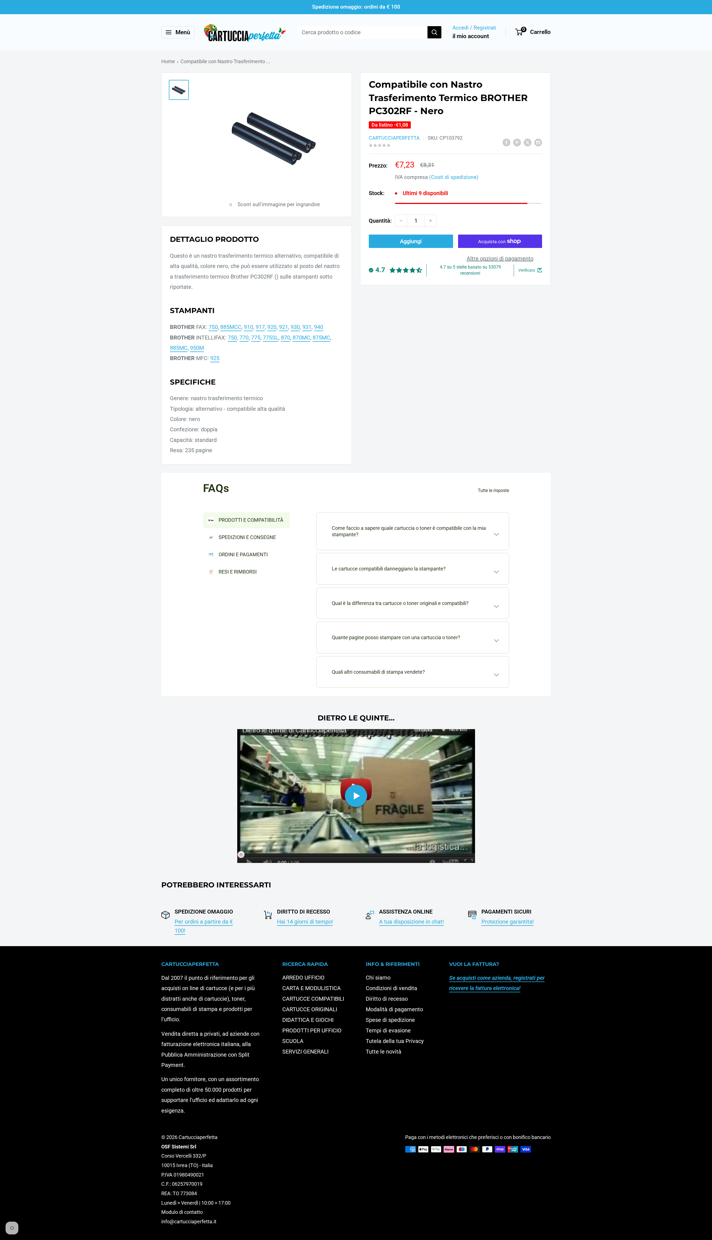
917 (260, 327)
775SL (270, 337)
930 (295, 327)
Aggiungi (411, 241)
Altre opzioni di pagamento (500, 258)
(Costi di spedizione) (453, 177)
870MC (301, 337)
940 (318, 327)
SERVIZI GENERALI (305, 1051)
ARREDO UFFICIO (303, 977)
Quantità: (380, 220)
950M (197, 348)
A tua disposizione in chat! (411, 921)
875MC (321, 337)
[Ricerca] (434, 32)
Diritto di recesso (387, 998)
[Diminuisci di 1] (401, 221)
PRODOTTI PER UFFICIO (312, 1030)
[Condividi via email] (538, 142)
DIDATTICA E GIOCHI (307, 1020)
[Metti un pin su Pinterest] (517, 142)
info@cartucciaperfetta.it (188, 1221)
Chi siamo (378, 977)
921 (283, 327)
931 (307, 327)
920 (271, 327)
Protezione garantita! (507, 921)
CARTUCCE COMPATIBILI (313, 998)
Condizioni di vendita (391, 988)
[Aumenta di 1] (430, 221)
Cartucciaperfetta (394, 138)
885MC (178, 348)
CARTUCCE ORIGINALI (309, 1009)
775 (255, 337)
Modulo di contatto (182, 1212)
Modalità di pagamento (394, 1009)
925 (214, 358)
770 (244, 337)
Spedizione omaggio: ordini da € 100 (356, 7)
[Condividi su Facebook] (506, 142)
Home (168, 61)
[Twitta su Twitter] (527, 142)
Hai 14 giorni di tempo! (305, 921)
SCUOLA (292, 1041)
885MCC (230, 327)
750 (213, 327)
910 (248, 327)
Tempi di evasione (388, 1030)
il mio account (471, 36)
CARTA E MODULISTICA (311, 988)
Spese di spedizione (390, 1020)
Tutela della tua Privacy (395, 1041)
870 (285, 337)
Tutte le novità (383, 1051)
